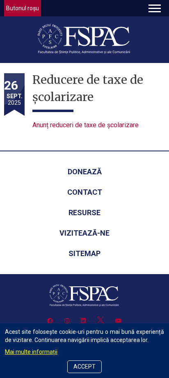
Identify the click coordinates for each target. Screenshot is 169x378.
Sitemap (84, 253)
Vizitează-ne (84, 233)
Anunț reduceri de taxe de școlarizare (85, 125)
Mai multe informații (31, 352)
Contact (84, 192)
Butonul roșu (22, 8)
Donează (85, 171)
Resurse (84, 212)
